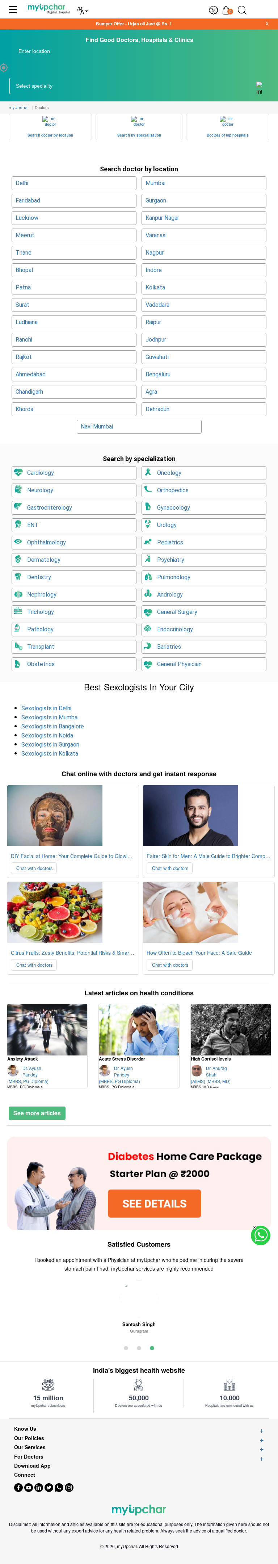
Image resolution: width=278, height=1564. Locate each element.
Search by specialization (139, 135)
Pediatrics (170, 542)
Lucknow (27, 217)
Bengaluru (158, 374)
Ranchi (24, 339)
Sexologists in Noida (47, 735)
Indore (154, 270)
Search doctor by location (50, 135)
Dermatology (43, 559)
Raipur (153, 322)
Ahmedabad (31, 374)
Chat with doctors (34, 868)
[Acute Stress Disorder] (139, 1029)
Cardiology (40, 472)
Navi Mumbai (97, 426)
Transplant (40, 646)
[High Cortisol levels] (231, 1029)
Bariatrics (169, 646)
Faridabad (28, 200)
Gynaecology (173, 507)
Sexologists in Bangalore (52, 726)
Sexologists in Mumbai (50, 717)
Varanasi (156, 235)
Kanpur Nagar (162, 217)
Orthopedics (173, 490)
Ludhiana (27, 322)
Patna (23, 287)
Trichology (40, 612)
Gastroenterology (49, 507)
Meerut (25, 235)
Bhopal (24, 270)
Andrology (170, 594)
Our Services (30, 1447)
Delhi (22, 183)
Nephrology (41, 594)
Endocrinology (175, 629)
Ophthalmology (46, 542)
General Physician (179, 664)
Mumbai (155, 183)
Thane (23, 252)
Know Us (25, 1428)
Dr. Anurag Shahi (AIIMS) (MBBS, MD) (211, 1079)
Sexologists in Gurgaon (50, 744)
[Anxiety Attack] (47, 1029)
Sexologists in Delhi (46, 708)
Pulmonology (173, 577)
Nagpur (155, 252)
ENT (32, 525)
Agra (151, 391)
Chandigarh (29, 391)
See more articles (37, 1113)
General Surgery (177, 612)
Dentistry (39, 577)
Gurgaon (156, 200)
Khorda (24, 409)
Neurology (40, 490)
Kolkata (155, 287)
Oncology (169, 472)
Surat (22, 304)
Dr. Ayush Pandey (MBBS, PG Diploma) (28, 1079)
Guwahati (157, 357)
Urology (167, 525)
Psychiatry (170, 559)
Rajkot (24, 357)
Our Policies (29, 1438)
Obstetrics (41, 664)
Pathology (40, 629)
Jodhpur (156, 339)
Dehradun (157, 409)
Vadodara (157, 304)
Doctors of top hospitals (228, 135)
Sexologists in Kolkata (49, 753)
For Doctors (28, 1456)
